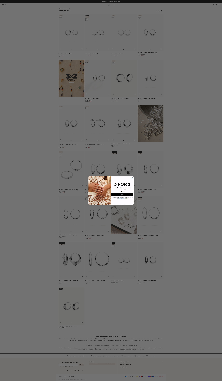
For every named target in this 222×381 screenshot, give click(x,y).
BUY (122, 195)
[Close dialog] (132, 178)
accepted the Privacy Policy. (123, 198)
